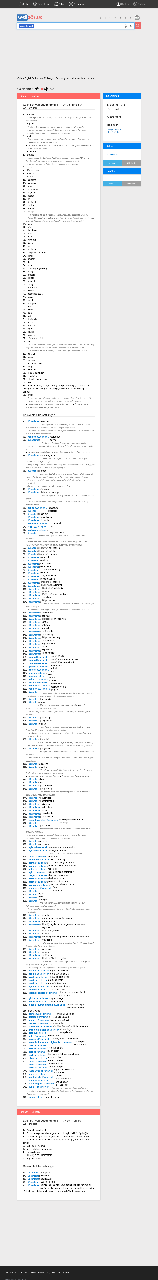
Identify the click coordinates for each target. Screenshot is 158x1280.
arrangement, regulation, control (57, 918)
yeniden (38, 436)
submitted (46, 797)
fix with (31, 306)
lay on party (53, 1050)
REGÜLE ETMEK (43, 1155)
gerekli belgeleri (43, 992)
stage (30, 366)
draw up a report (56, 1066)
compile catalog (61, 1016)
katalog (39, 1016)
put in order (32, 151)
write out (32, 239)
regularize (32, 375)
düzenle (32, 470)
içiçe (37, 675)
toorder (42, 252)
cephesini (40, 887)
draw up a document (58, 874)
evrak (38, 976)
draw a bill (59, 1072)
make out (32, 287)
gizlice (38, 998)
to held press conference (71, 819)
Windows (23, 1272)
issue (37, 170)
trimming (46, 914)
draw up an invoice (67, 661)
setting (47, 520)
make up (32, 325)
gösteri (39, 666)
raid (50, 529)
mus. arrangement (51, 930)
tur (36, 1097)
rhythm (41, 893)
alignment (46, 803)
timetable (52, 510)
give (30, 198)
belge (38, 875)
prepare (31, 274)
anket (38, 869)
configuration (48, 631)
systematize (62, 1081)
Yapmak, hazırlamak (36, 1129)
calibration (57, 584)
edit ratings (54, 547)
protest (53, 668)
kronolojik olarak (44, 1029)
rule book (63, 594)
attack (52, 677)
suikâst (39, 1086)
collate (31, 277)
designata (32, 319)
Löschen (131, 162)
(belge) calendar (36, 372)
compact (53, 553)
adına (38, 862)
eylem (38, 847)
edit (52, 526)
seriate (58, 1075)
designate (32, 202)
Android (13, 1272)
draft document (55, 979)
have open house (70, 1053)
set (29, 341)
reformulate (56, 683)
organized (46, 748)
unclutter (32, 249)
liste (37, 1032)
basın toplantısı (43, 819)
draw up (30, 173)
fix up (30, 242)
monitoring (55, 581)
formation (46, 597)
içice (37, 672)
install (30, 299)
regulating (46, 628)
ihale (37, 1001)
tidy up (41, 779)
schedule (46, 825)
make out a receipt (69, 1038)
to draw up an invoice (68, 658)
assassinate (62, 1084)
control (31, 205)
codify (30, 284)
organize (31, 123)
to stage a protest (57, 850)
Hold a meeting (58, 859)
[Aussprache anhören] (44, 89)
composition (46, 563)
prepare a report (56, 1060)
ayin (37, 872)
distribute (32, 230)
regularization (48, 643)
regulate (31, 114)
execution (46, 948)
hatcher (45, 933)
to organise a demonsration (62, 847)
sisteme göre (42, 1083)
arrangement (50, 455)
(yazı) (37, 526)
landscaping (47, 717)
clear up (31, 353)
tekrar (38, 682)
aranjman (45, 1172)
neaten (31, 195)
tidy (56, 689)
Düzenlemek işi (48, 1181)
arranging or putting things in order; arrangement (65, 936)
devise (31, 331)
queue (31, 265)
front (55, 887)
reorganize (33, 303)
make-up (46, 590)
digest (30, 328)
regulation (45, 421)
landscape (53, 507)
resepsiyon (41, 1070)
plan (30, 312)
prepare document (57, 982)
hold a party (80, 1044)
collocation (47, 806)
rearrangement (58, 686)
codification (47, 955)
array (30, 227)
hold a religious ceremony (61, 871)
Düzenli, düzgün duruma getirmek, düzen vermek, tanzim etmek (58, 1136)
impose (31, 360)
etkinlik (39, 970)
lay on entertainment (61, 985)
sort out (44, 513)
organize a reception (64, 1069)
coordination (48, 816)
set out (31, 322)
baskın (37, 529)
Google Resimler (114, 129)
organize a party (55, 1047)
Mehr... (112, 162)
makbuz (39, 1039)
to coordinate (42, 379)
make (30, 296)
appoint (31, 281)
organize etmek (34, 1158)
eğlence (39, 986)
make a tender (56, 1001)
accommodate (35, 363)
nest (52, 671)
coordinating (48, 634)
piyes (38, 1058)
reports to (53, 856)
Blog (48, 1272)
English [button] (141, 4)
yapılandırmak (33, 1152)
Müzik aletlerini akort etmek (40, 1148)
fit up (30, 236)
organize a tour (53, 1097)
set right (40, 338)
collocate (32, 179)
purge (30, 356)
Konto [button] (124, 4)
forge (30, 186)
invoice (61, 655)
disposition (47, 649)
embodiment (46, 566)
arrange (30, 154)
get (29, 315)
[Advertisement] (79, 54)
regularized (47, 720)
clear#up (63, 822)
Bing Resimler (113, 132)
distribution (50, 652)
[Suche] (138, 25)
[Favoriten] (51, 90)
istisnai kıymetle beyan (47, 1004)
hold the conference (80, 1026)
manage (32, 335)
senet (38, 1074)
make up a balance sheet (62, 884)
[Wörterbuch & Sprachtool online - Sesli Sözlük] (29, 20)
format (31, 208)
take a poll (53, 868)
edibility (56, 637)
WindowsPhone (37, 1272)
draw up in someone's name (62, 865)
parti (37, 1045)
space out (43, 840)
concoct (31, 255)
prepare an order (63, 1078)
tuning (45, 810)
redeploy (53, 680)
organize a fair (58, 989)
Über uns (56, 1272)
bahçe (37, 507)
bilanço (39, 884)
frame (30, 382)
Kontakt (66, 1272)
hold (29, 135)
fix (29, 262)
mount (30, 176)
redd (40, 896)
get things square (36, 293)
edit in (52, 550)
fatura (38, 657)
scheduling (54, 569)
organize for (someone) (62, 862)
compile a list (66, 1032)
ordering (46, 624)
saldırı (38, 679)
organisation (46, 516)
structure (32, 369)
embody (31, 258)
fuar (37, 989)
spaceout (57, 890)
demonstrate (56, 665)
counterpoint (80, 1041)
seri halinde (41, 1077)
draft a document (56, 877)
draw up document (59, 976)
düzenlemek (112, 154)
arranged (42, 899)
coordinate (47, 785)
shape (31, 223)
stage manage (56, 998)
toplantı (39, 859)
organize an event (59, 970)
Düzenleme (33, 1172)
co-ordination (48, 640)
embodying (45, 557)
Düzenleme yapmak (36, 1145)
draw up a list (53, 1035)
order (30, 394)
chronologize (66, 1029)
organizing (42, 268)
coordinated (44, 844)
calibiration (59, 587)
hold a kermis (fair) (59, 1019)
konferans (40, 1026)
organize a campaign (63, 1013)
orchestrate (33, 189)
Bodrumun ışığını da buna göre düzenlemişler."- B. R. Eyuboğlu (57, 1133)
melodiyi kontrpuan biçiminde (51, 1042)
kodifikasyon (47, 1178)
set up (31, 211)
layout (46, 489)
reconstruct (55, 523)
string (30, 309)
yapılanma (46, 1175)
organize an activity (59, 973)
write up (31, 246)
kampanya (40, 1013)
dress (30, 233)
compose (32, 182)
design (31, 271)
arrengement (60, 618)
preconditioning (47, 578)
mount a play (54, 1056)
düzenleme (33, 421)
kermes (39, 1020)
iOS (6, 1272)
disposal (46, 615)
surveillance (47, 612)
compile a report (56, 1063)
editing (53, 439)
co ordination (48, 813)
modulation (51, 575)
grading (44, 560)
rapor (38, 856)
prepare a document (58, 881)
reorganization (49, 921)
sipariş (38, 1080)
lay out (30, 166)
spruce (31, 290)
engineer (32, 192)
